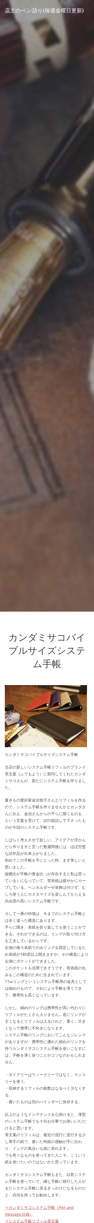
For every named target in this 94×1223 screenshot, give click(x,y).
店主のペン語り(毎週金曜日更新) (44, 10)
